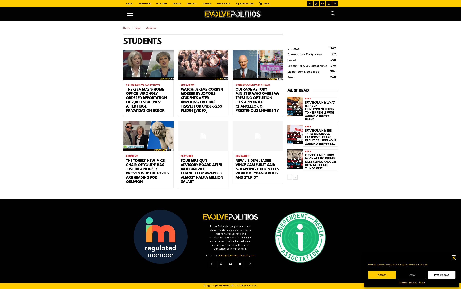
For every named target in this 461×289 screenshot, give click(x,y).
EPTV (308, 99)
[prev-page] (289, 177)
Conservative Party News (143, 85)
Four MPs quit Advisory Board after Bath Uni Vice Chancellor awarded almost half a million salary (202, 171)
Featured (187, 156)
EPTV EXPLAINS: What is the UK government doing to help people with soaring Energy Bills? (320, 111)
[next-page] (295, 177)
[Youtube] (322, 3)
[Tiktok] (335, 3)
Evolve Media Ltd (224, 285)
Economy (132, 156)
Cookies (403, 282)
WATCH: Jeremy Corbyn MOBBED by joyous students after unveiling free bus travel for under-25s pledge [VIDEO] (202, 100)
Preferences (441, 275)
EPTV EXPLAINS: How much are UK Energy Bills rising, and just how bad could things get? (320, 162)
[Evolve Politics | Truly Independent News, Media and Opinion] (233, 14)
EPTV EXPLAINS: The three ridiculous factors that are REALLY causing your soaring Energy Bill (320, 137)
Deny (412, 275)
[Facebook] (310, 3)
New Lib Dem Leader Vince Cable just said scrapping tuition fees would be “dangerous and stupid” (257, 169)
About (422, 282)
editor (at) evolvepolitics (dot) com (236, 255)
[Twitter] (316, 3)
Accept (382, 275)
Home (126, 27)
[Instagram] (329, 3)
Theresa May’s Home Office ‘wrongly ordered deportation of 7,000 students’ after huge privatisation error (146, 100)
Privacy (413, 282)
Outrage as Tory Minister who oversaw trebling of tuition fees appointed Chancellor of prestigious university (257, 100)
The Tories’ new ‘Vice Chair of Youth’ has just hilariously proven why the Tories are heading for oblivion (147, 171)
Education (188, 85)
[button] (454, 257)
